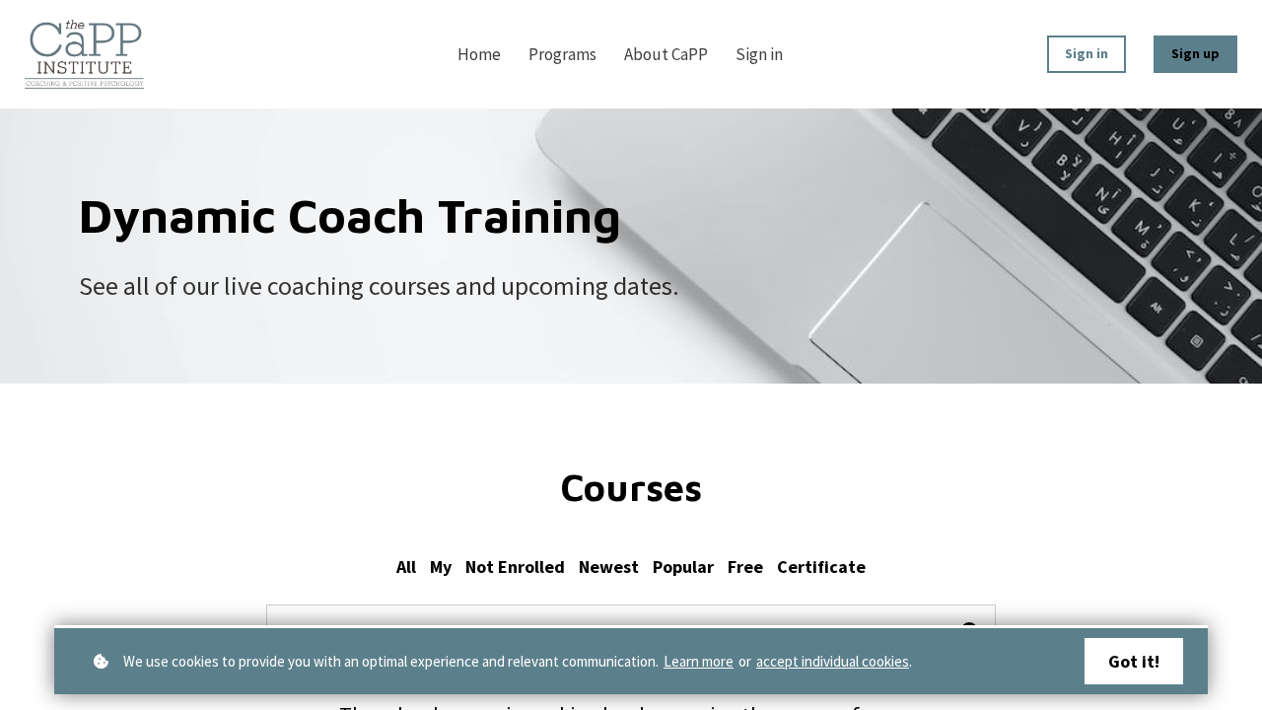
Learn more (699, 661)
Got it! (1133, 661)
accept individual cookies (832, 661)
